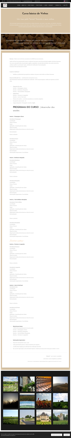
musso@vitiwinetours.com (27, 1)
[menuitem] (19, 5)
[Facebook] (2, 1)
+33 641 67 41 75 (37, 1)
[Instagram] (4, 1)
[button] (58, 5)
